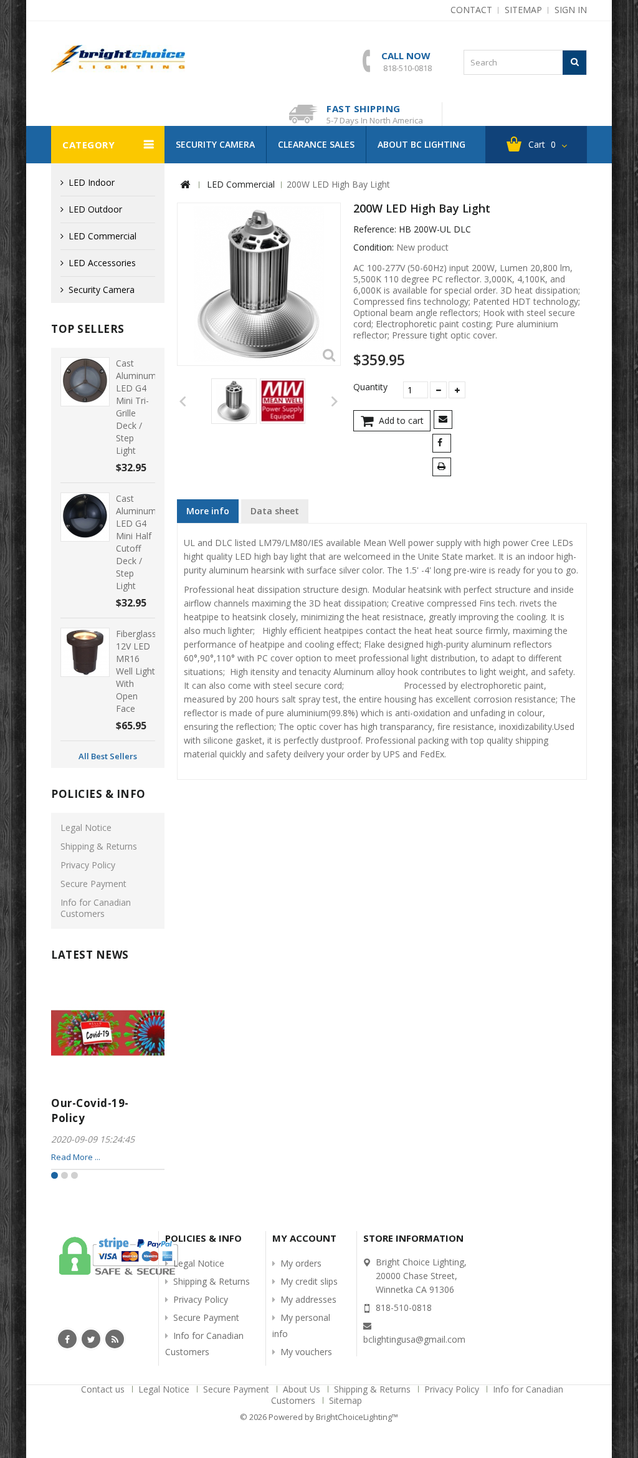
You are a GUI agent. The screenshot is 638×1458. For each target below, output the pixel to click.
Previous (184, 401)
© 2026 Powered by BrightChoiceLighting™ (319, 1416)
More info (207, 511)
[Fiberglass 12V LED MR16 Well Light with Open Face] (85, 652)
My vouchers (306, 1352)
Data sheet (274, 511)
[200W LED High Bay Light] (234, 401)
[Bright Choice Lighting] (118, 58)
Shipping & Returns (98, 846)
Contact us (104, 1389)
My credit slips (309, 1281)
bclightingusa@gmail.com (414, 1339)
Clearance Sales (316, 144)
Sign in (571, 10)
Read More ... (75, 1157)
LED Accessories (102, 263)
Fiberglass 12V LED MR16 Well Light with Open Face (136, 671)
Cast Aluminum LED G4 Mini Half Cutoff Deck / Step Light (136, 542)
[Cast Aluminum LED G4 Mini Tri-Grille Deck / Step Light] (85, 381)
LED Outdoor (95, 209)
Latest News (90, 954)
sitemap (523, 10)
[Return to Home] (185, 185)
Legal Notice (86, 827)
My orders (300, 1263)
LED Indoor (92, 182)
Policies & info (98, 794)
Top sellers (88, 329)
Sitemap (345, 1400)
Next (334, 401)
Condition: (373, 247)
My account (304, 1238)
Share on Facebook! (443, 444)
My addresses (308, 1299)
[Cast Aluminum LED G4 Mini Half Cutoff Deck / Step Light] (85, 517)
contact (471, 10)
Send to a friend (445, 420)
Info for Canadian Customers (95, 907)
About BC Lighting (421, 144)
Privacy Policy (87, 865)
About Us (303, 1389)
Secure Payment (93, 884)
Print (443, 468)
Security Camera (215, 144)
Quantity (370, 387)
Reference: (374, 229)
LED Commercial (102, 236)
